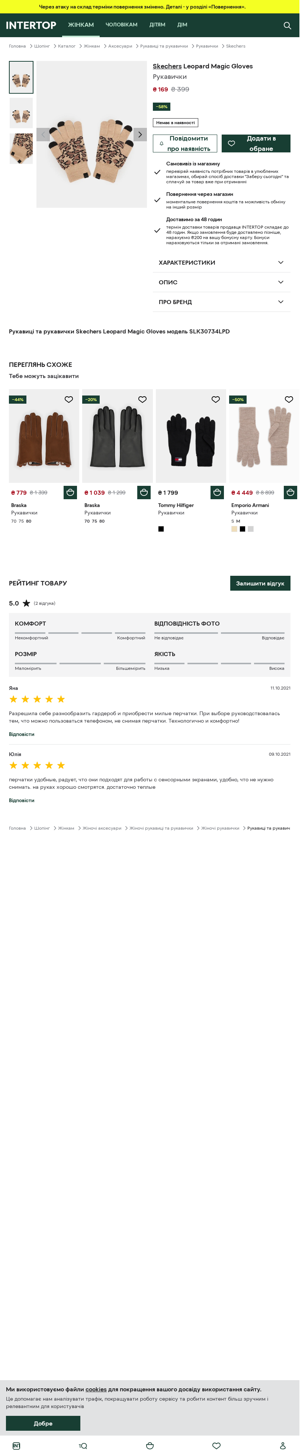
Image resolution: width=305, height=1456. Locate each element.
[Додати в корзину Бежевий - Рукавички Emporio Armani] (290, 492)
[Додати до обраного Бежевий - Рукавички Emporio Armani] (289, 399)
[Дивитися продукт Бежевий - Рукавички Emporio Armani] (264, 436)
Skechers (235, 46)
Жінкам (92, 46)
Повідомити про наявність (189, 143)
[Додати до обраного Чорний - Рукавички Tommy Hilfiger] (215, 399)
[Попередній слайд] (43, 134)
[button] (43, 134)
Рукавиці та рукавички (164, 46)
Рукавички (207, 46)
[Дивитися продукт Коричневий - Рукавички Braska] (44, 436)
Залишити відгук (260, 583)
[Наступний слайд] (140, 134)
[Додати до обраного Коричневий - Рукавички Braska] (68, 399)
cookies (96, 1389)
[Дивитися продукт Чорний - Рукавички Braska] (117, 436)
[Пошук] (287, 25)
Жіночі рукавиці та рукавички (161, 828)
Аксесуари (120, 46)
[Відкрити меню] (83, 1446)
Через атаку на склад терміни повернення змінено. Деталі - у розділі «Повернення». (142, 6)
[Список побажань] (216, 1446)
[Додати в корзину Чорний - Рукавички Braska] (144, 492)
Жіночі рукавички (220, 828)
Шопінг (42, 46)
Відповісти (21, 734)
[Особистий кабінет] (283, 1446)
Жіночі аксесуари (102, 828)
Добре (43, 1423)
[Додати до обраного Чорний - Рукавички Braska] (142, 399)
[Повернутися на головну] (31, 25)
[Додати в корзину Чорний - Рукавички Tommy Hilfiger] (217, 492)
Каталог (67, 46)
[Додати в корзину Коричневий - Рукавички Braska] (70, 492)
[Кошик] (149, 1446)
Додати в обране (261, 143)
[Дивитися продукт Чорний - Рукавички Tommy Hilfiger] (191, 436)
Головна (17, 46)
